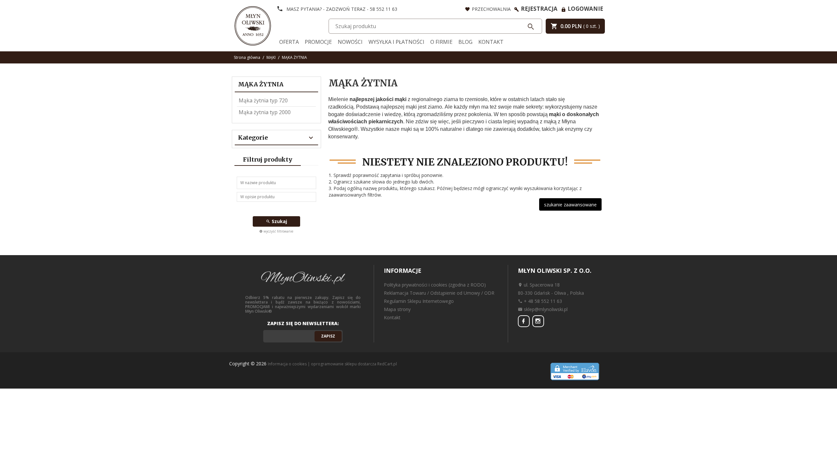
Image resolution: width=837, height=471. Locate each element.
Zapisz (328, 336)
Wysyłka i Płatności (396, 41)
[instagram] (538, 321)
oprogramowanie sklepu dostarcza (343, 364)
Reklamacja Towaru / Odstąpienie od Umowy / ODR (439, 293)
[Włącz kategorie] (311, 138)
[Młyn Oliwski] (252, 25)
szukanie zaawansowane (570, 204)
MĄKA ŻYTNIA (260, 84)
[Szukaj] (531, 26)
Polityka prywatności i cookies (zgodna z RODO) (435, 285)
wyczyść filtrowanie (278, 231)
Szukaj (278, 221)
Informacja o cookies (287, 364)
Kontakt (491, 41)
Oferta (289, 41)
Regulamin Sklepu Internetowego (419, 301)
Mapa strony (397, 309)
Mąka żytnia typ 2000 (265, 112)
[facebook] (524, 321)
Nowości (350, 41)
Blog (465, 41)
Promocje (318, 41)
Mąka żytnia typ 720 (263, 100)
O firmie (441, 41)
